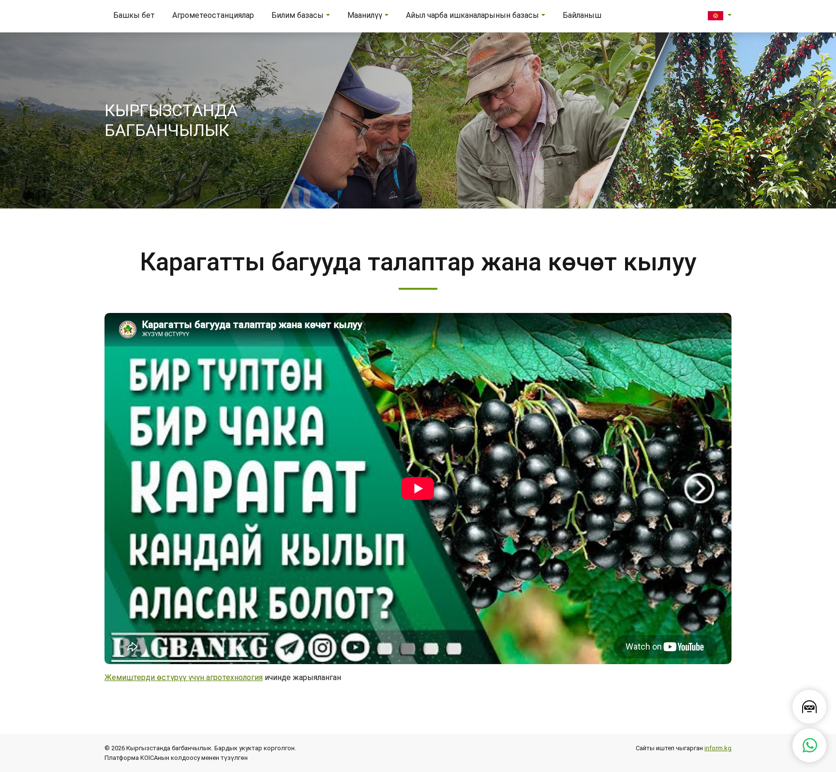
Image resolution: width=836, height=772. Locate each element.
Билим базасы (297, 15)
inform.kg (718, 748)
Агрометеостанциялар (213, 15)
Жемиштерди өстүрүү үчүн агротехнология (183, 677)
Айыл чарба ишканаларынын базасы (472, 15)
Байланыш (582, 15)
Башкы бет (134, 15)
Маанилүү (364, 15)
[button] (720, 15)
